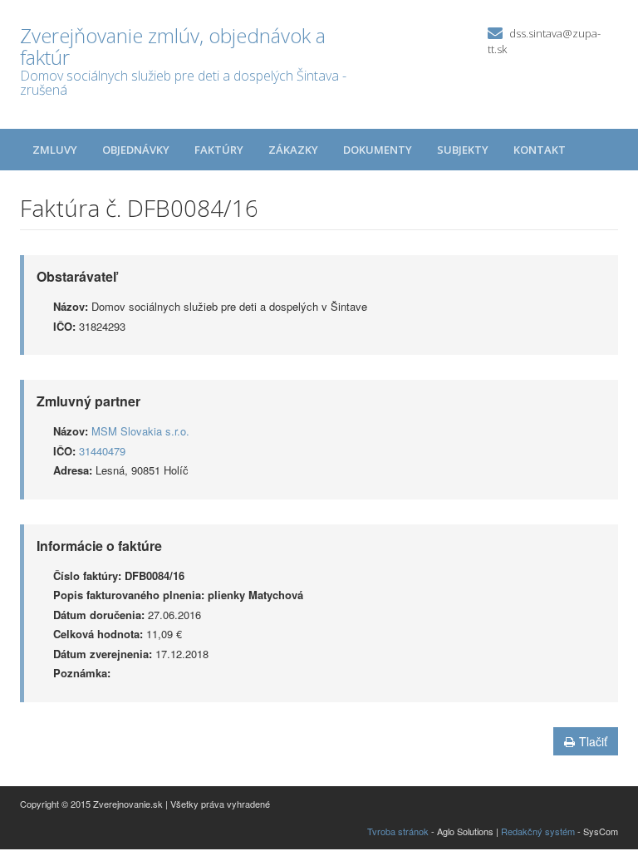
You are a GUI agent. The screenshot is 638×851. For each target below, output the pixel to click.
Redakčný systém (538, 831)
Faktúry (218, 149)
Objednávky (135, 149)
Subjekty (462, 149)
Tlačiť (593, 741)
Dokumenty (377, 149)
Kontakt (539, 149)
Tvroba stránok (398, 831)
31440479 (102, 451)
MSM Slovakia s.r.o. (140, 431)
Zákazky (293, 149)
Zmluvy (54, 149)
